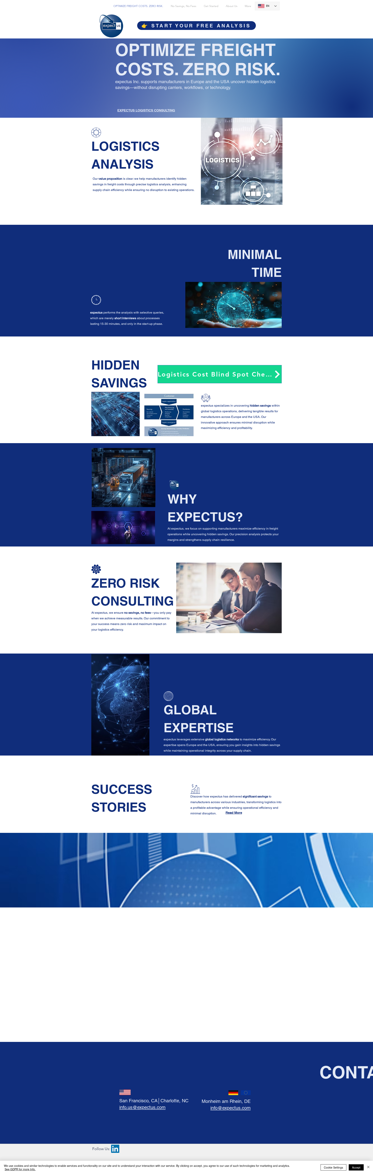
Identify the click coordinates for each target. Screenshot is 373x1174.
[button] (220, 374)
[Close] (368, 1167)
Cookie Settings (333, 1167)
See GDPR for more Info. (20, 1169)
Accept (356, 1167)
